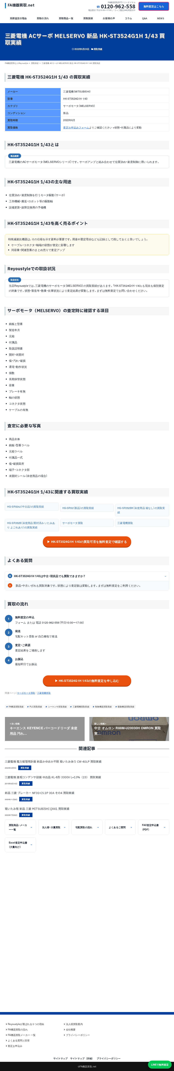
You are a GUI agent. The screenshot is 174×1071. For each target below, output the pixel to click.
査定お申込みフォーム (76, 127)
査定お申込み (15, 1045)
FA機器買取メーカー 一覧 (22, 1035)
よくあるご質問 (120, 827)
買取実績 (98, 48)
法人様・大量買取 (53, 827)
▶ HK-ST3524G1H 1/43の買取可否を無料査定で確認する (87, 541)
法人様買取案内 (74, 1024)
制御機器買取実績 (103, 706)
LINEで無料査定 (160, 1064)
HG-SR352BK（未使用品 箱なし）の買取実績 (141, 510)
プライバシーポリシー (78, 1035)
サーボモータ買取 (72, 523)
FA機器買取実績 (15, 706)
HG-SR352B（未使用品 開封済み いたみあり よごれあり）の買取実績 (31, 525)
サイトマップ (60, 1058)
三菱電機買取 (125, 523)
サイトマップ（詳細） (82, 1058)
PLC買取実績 (35, 706)
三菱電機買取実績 (80, 706)
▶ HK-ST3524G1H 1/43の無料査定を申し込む (87, 680)
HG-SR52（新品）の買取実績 (78, 508)
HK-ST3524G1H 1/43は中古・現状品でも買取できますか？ (47, 576)
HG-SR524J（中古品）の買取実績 (25, 506)
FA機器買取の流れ (18, 1029)
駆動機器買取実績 (125, 706)
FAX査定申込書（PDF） (153, 827)
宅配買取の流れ (87, 827)
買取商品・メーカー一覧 (20, 827)
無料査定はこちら (154, 6)
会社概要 (71, 1029)
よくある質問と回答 (18, 1040)
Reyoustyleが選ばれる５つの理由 (26, 1024)
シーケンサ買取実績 (57, 706)
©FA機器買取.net (87, 1066)
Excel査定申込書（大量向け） (20, 844)
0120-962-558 (118, 6)
